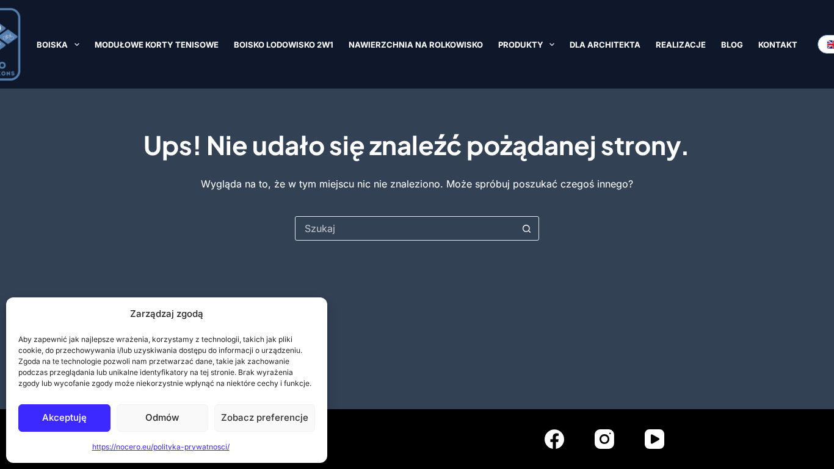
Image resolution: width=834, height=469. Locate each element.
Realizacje (681, 44)
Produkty (520, 44)
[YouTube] (654, 439)
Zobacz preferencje (264, 417)
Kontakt (777, 44)
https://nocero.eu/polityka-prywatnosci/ (161, 446)
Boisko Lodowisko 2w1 (283, 44)
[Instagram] (604, 439)
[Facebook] (554, 439)
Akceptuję (64, 417)
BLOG (732, 44)
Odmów (162, 417)
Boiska (52, 44)
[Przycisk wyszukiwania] (526, 228)
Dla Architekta (605, 44)
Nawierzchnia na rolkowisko (416, 44)
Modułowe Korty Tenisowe (157, 44)
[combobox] (405, 228)
